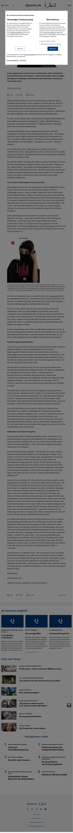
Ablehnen (20, 48)
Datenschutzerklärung (17, 32)
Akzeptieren (52, 49)
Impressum (23, 60)
